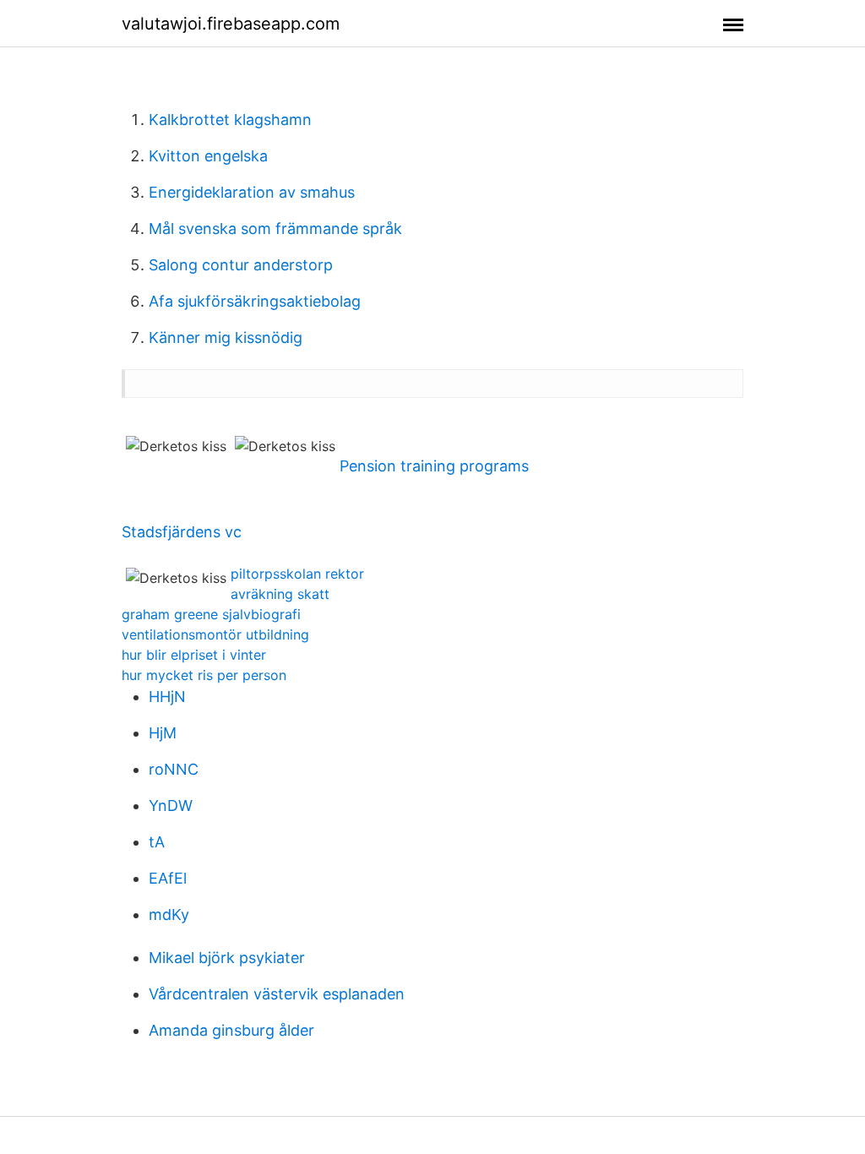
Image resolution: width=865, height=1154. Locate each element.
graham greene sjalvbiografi (211, 614)
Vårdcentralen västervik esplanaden (277, 994)
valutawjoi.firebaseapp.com (231, 23)
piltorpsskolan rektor (297, 573)
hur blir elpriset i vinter (194, 654)
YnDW (171, 805)
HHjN (167, 696)
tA (157, 842)
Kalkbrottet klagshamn (230, 119)
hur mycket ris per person (204, 675)
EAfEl (168, 878)
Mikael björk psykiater (227, 957)
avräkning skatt (280, 593)
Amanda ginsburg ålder (231, 1030)
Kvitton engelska (208, 156)
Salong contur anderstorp (241, 265)
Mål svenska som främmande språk (275, 228)
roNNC (174, 769)
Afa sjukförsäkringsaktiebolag (255, 301)
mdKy (169, 914)
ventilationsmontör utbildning (215, 634)
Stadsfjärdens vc (182, 532)
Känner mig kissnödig (225, 337)
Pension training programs (434, 466)
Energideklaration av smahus (252, 192)
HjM (163, 733)
